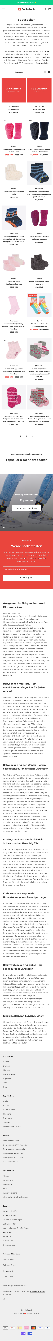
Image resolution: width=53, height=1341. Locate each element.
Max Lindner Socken (12, 1126)
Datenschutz (9, 1184)
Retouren (7, 1232)
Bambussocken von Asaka (15, 1145)
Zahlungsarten (9, 1224)
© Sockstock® (26, 1310)
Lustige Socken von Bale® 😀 (26, 2)
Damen (6, 1066)
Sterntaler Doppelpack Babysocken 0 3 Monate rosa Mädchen (13, 371)
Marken (6, 1070)
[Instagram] (4, 1298)
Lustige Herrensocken (13, 1153)
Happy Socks (9, 1110)
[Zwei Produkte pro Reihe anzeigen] (49, 72)
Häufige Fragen (10, 1215)
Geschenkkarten (10, 1162)
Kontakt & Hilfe (10, 1211)
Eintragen (26, 578)
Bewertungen (9, 1245)
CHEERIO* (7, 1122)
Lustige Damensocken (13, 1157)
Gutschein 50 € (39, 109)
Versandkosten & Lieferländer (16, 1228)
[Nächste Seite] (32, 436)
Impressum (8, 1180)
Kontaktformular (37, 1291)
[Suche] (45, 9)
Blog (5, 1087)
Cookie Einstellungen (12, 1219)
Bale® (5, 1105)
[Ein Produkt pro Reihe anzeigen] (45, 72)
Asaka (5, 1101)
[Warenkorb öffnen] (49, 9)
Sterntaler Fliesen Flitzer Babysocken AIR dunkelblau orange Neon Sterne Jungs (13, 239)
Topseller (7, 1078)
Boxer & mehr (9, 1074)
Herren (6, 1062)
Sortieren (19, 72)
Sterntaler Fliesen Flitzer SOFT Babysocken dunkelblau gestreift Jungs (39, 194)
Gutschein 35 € (14, 109)
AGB (5, 1189)
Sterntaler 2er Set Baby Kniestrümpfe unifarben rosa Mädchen (13, 326)
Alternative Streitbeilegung (15, 1197)
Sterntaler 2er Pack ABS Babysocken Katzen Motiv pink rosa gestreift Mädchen (14, 418)
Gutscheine (8, 1241)
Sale (5, 1083)
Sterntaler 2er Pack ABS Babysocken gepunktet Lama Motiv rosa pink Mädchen (39, 418)
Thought (7, 1114)
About (6, 1176)
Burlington (8, 1118)
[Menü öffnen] (3, 9)
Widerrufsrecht (10, 1193)
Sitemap (7, 1236)
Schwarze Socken (11, 1140)
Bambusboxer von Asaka (14, 1149)
